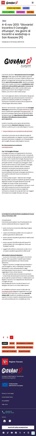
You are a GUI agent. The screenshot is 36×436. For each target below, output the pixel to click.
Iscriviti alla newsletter (18, 427)
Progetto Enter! (26, 111)
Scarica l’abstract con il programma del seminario (17, 131)
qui (27, 193)
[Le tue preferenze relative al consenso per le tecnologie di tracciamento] (33, 433)
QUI (13, 293)
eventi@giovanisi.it (7, 147)
